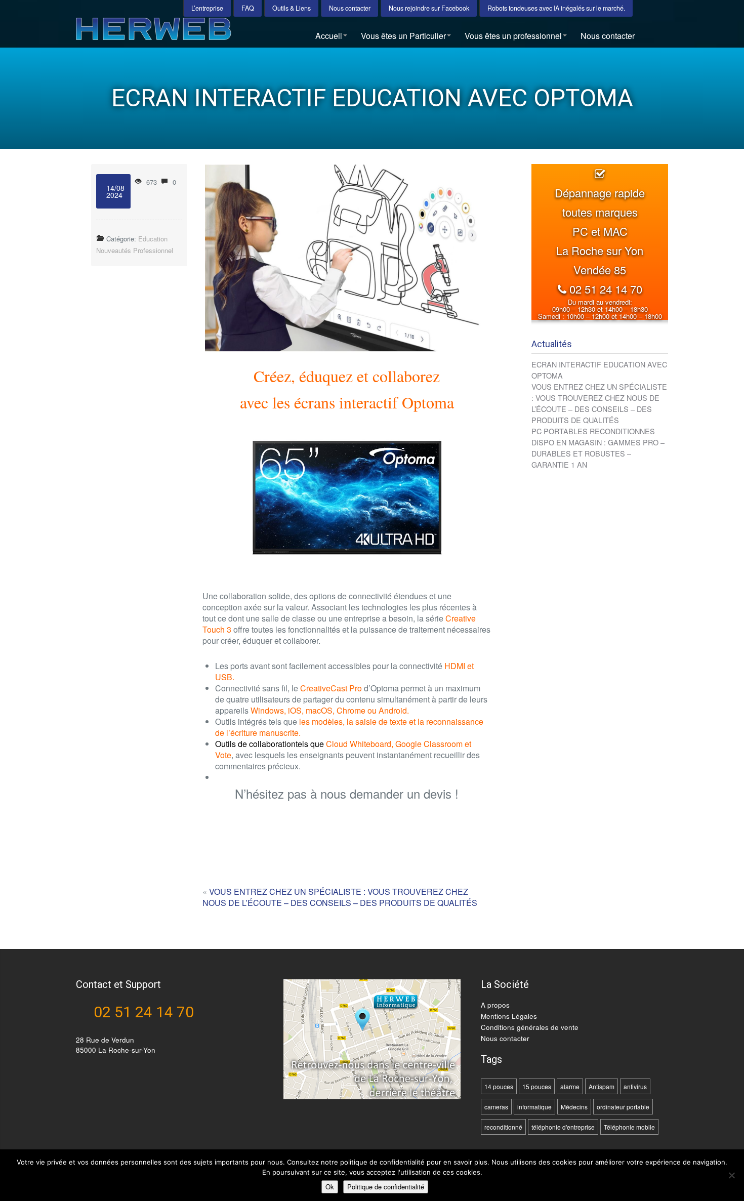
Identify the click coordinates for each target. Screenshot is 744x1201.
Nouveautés (113, 250)
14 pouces (498, 1086)
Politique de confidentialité (385, 1186)
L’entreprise (207, 8)
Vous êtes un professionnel (513, 36)
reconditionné (503, 1127)
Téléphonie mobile (629, 1127)
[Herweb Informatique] (187, 33)
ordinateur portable (623, 1106)
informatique (534, 1106)
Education (153, 238)
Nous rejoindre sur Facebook (429, 8)
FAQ (247, 8)
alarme (570, 1086)
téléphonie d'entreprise (563, 1127)
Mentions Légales (509, 1016)
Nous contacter (349, 8)
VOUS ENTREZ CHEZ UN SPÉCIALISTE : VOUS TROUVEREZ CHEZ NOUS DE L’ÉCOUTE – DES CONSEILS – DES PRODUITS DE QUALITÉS (339, 897)
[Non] (731, 1175)
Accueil (328, 36)
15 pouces (536, 1086)
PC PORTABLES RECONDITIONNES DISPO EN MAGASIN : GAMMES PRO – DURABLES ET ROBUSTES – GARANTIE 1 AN (598, 448)
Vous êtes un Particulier (403, 36)
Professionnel (153, 250)
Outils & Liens (291, 8)
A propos (495, 1005)
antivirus (635, 1086)
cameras (496, 1106)
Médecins (574, 1106)
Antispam (601, 1086)
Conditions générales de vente (529, 1027)
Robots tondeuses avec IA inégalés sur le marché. (556, 8)
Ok (329, 1186)
